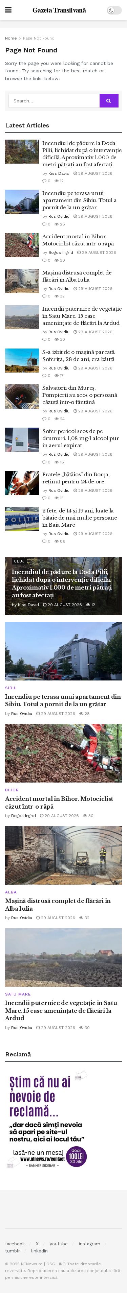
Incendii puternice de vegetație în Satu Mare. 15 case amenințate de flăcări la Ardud (82, 316)
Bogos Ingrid (60, 252)
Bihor (12, 790)
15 (61, 498)
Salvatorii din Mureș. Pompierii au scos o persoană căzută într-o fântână (79, 395)
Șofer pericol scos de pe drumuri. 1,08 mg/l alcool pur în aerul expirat (80, 438)
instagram (89, 1243)
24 (62, 418)
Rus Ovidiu (58, 216)
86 (62, 541)
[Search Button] (109, 100)
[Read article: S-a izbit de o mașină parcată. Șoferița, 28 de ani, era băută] (22, 361)
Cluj (19, 561)
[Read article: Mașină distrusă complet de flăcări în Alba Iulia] (22, 281)
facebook (15, 1243)
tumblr (12, 1250)
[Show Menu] (8, 10)
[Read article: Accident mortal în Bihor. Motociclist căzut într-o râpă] (22, 245)
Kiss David (58, 173)
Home (11, 38)
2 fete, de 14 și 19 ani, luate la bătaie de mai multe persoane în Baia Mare (79, 517)
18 (61, 462)
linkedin (39, 1250)
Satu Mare (18, 994)
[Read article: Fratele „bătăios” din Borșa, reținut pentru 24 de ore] (22, 483)
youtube (59, 1243)
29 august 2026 (94, 173)
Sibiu (11, 688)
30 (62, 260)
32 (62, 296)
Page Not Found (39, 38)
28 (62, 224)
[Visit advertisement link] (63, 24)
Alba (11, 892)
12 (61, 180)
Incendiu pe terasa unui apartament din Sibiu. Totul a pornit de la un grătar (79, 200)
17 (61, 375)
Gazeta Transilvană (59, 10)
